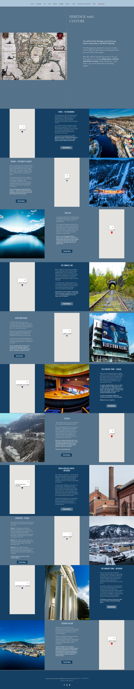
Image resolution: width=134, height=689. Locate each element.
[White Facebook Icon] (64, 685)
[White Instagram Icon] (67, 685)
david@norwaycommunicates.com (68, 678)
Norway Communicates (51, 678)
